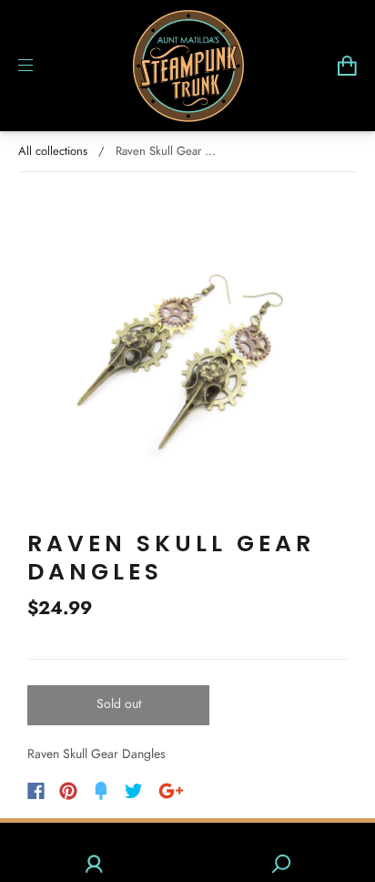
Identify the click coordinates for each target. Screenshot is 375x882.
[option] (187, 350)
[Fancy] (101, 791)
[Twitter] (133, 791)
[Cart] (347, 65)
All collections (52, 150)
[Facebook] (36, 791)
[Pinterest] (68, 791)
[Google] (171, 791)
